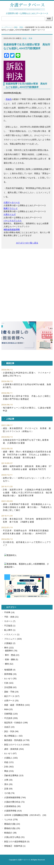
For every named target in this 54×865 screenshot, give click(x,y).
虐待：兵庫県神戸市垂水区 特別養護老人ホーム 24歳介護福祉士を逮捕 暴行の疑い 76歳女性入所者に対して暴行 (28, 507)
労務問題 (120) (11, 714)
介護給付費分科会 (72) (14, 802)
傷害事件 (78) (11, 650)
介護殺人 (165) (11, 758)
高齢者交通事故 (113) (13, 775)
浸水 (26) (8, 784)
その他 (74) (9, 793)
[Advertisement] (27, 279)
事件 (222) (9, 648)
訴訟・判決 (18, 27)
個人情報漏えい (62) (13, 736)
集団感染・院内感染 (13, 740)
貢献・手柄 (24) (11, 692)
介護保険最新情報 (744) (15, 797)
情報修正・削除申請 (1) (14, 846)
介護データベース (12, 202)
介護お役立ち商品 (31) (14, 837)
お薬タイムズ (10, 214)
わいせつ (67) (10, 753)
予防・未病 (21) (11, 617)
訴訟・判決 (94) (11, 731)
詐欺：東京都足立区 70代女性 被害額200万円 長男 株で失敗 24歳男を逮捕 (28, 520)
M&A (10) (8, 709)
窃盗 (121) (9, 762)
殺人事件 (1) (9, 630)
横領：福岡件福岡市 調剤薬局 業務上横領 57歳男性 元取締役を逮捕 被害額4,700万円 (27, 467)
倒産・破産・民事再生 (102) (17, 705)
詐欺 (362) (9, 766)
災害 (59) (8, 789)
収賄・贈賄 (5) (11, 659)
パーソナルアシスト (13, 220)
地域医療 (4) (9, 670)
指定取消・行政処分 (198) (16, 722)
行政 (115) (8, 683)
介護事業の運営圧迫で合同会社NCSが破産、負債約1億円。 (27, 386)
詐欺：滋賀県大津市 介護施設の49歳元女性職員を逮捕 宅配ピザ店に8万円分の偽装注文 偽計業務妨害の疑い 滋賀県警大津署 (27, 492)
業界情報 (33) (10, 674)
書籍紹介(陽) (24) (12, 824)
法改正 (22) (9, 727)
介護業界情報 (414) (13, 811)
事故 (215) (9, 771)
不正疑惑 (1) (9, 625)
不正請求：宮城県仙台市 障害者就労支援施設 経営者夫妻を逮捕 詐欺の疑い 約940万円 (27, 532)
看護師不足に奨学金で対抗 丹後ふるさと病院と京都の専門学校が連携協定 (27, 397)
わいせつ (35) (10, 678)
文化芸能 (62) (10, 687)
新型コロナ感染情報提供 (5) (17, 841)
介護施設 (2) (9, 643)
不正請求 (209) (11, 718)
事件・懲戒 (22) (12, 655)
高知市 (9, 99)
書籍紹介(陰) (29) (12, 828)
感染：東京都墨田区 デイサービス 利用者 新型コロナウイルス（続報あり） (27, 429)
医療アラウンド (11, 208)
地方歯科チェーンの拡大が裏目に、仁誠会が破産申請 (27, 409)
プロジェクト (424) (13, 639)
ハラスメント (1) (11, 634)
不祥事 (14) (9, 612)
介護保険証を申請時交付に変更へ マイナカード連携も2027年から (27, 374)
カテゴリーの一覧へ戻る (27, 243)
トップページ (6, 27)
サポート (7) (9, 621)
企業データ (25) (11, 700)
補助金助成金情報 (12, 229)
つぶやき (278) (11, 819)
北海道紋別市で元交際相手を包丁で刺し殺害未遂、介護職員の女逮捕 (26, 441)
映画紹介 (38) (10, 833)
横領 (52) (9, 664)
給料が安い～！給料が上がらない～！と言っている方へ (27, 479)
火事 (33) (8, 780)
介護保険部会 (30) (12, 806)
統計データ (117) (11, 696)
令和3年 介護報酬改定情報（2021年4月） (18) (25, 815)
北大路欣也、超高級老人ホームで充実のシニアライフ (27, 543)
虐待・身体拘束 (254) (14, 749)
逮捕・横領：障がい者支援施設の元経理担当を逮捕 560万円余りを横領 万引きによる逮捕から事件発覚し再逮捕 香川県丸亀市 (27, 454)
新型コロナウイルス (13, 744)
